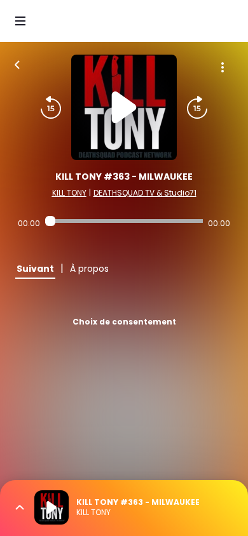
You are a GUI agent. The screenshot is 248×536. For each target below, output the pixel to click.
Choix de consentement (124, 321)
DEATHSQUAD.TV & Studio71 (144, 192)
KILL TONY (69, 192)
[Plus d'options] (222, 67)
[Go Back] (17, 63)
